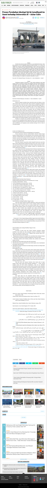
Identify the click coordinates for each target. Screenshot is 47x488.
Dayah (10, 476)
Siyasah (39, 5)
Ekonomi (8, 5)
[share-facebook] (33, 18)
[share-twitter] (36, 18)
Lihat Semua (23, 417)
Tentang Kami (24, 484)
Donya (18, 476)
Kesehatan (22, 5)
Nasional (10, 478)
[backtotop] (23, 474)
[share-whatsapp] (38, 18)
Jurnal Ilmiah (6, 9)
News (5, 5)
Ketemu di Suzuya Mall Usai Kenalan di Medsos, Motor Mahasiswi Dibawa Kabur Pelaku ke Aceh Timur (21, 453)
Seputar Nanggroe (15, 5)
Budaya (2, 476)
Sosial (32, 5)
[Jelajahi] (45, 2)
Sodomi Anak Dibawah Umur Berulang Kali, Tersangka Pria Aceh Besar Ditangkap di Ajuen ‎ (21, 432)
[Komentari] (42, 363)
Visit (43, 5)
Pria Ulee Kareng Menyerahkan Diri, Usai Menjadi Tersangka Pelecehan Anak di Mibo (19, 446)
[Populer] (39, 3)
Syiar (35, 5)
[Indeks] (37, 3)
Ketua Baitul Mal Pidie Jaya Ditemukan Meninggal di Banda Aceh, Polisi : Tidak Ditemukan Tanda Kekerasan (21, 439)
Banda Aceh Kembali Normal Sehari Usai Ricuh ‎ (13, 472)
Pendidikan (27, 5)
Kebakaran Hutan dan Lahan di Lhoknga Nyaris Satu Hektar (14, 465)
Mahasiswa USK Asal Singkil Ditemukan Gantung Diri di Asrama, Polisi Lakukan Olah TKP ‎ (20, 425)
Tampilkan (42, 411)
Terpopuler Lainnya (23, 459)
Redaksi (20, 484)
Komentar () (42, 17)
